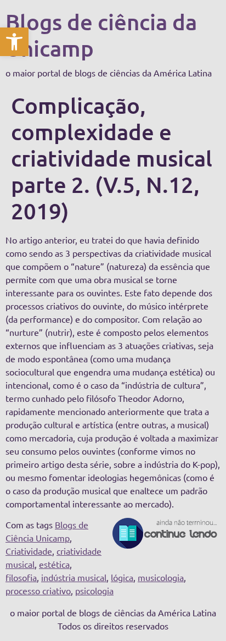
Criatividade (28, 550)
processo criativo (38, 590)
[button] (14, 41)
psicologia (94, 590)
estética (54, 564)
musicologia (161, 577)
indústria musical (73, 577)
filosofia (21, 577)
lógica (122, 577)
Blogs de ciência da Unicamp (101, 35)
